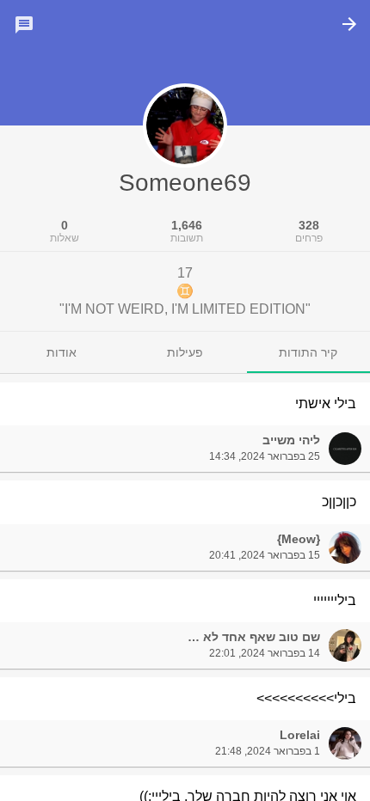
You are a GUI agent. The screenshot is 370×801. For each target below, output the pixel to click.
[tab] (308, 352)
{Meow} (298, 539)
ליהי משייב (291, 440)
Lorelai (300, 735)
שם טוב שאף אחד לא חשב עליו (234, 637)
